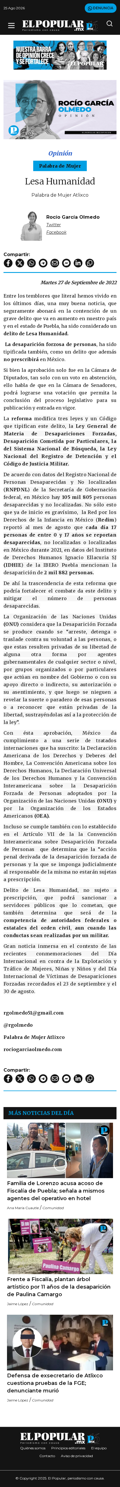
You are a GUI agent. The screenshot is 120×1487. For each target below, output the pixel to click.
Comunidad (53, 1208)
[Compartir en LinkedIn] (78, 263)
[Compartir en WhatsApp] (31, 263)
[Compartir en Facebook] (8, 263)
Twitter (53, 224)
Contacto (47, 1456)
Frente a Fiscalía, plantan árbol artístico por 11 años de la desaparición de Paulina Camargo (59, 1287)
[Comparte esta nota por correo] (54, 263)
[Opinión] (60, 54)
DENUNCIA (102, 8)
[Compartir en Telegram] (43, 263)
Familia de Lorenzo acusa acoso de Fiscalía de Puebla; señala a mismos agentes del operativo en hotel (56, 1191)
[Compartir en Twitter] (19, 263)
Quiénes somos (32, 1448)
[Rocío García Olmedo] (31, 224)
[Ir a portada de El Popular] (60, 25)
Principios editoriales (68, 1448)
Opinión (60, 153)
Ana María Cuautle (23, 1208)
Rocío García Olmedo (73, 217)
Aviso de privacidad (77, 1456)
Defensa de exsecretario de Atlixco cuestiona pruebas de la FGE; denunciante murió (55, 1383)
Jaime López (17, 1304)
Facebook (56, 232)
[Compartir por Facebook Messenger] (66, 263)
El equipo (99, 1448)
